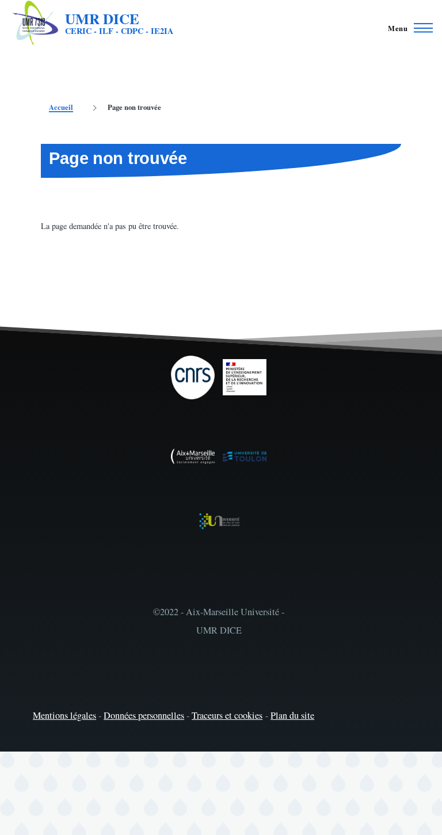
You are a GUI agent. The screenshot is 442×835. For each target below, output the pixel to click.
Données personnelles (144, 715)
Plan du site (292, 715)
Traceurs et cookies (227, 715)
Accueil (61, 107)
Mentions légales (64, 715)
